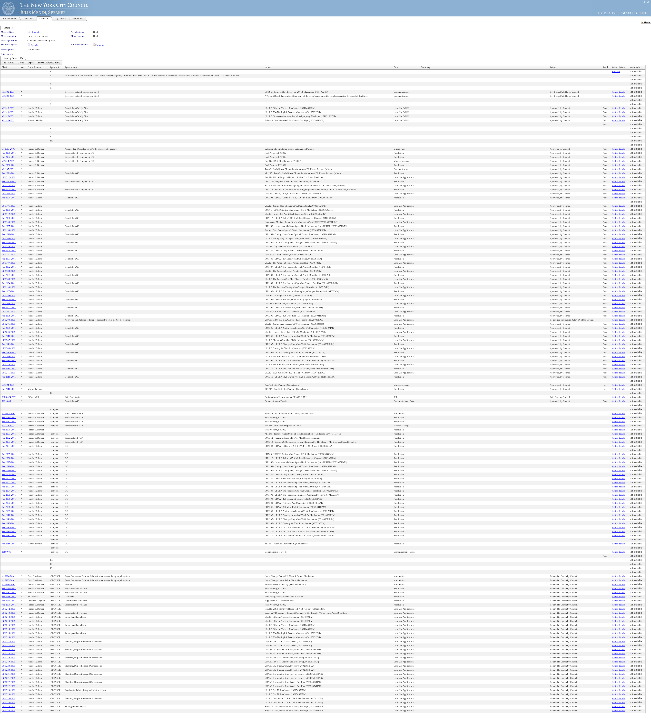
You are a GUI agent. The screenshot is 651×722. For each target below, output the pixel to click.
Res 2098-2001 (9, 234)
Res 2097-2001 (9, 226)
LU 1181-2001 (8, 254)
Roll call (616, 71)
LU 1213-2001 (8, 185)
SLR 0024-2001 (9, 397)
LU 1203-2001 (8, 193)
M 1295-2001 (8, 169)
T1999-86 (6, 401)
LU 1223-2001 (8, 690)
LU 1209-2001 (8, 356)
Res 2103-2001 (9, 275)
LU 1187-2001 (8, 263)
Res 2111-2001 (9, 344)
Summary (425, 67)
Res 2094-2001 (9, 197)
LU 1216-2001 (8, 633)
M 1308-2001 (8, 92)
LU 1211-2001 (8, 372)
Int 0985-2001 (8, 580)
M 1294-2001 (8, 385)
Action (553, 67)
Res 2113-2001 (9, 360)
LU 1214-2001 (8, 617)
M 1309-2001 (8, 96)
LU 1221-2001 (8, 674)
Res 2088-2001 (9, 596)
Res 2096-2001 (9, 218)
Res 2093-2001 (9, 189)
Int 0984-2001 (8, 576)
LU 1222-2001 (8, 682)
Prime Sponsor (35, 67)
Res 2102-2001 (9, 267)
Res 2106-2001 (9, 299)
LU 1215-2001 (8, 625)
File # (4, 67)
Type (396, 67)
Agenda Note (71, 67)
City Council (33, 32)
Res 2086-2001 (9, 153)
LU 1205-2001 (8, 324)
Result (605, 67)
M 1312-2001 (8, 116)
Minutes (100, 45)
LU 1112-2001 (8, 214)
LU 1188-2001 (8, 271)
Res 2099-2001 (9, 242)
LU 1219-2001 (8, 657)
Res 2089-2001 (9, 600)
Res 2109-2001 (9, 328)
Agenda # (54, 67)
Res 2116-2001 (9, 389)
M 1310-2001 (8, 108)
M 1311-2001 (8, 112)
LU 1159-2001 (8, 230)
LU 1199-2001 (8, 295)
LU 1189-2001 (8, 279)
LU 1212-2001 (8, 177)
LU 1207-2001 (8, 340)
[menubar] (31, 63)
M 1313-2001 (8, 120)
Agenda (34, 45)
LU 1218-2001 (8, 649)
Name (268, 67)
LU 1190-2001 (8, 287)
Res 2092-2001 (9, 181)
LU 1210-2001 (8, 364)
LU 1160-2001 (8, 238)
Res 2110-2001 (9, 336)
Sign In (647, 2)
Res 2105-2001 (9, 291)
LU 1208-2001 (8, 348)
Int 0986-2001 (8, 584)
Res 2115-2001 (9, 377)
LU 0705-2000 (8, 206)
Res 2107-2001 (9, 307)
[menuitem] (8, 63)
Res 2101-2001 (9, 258)
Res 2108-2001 (9, 315)
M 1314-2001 (8, 161)
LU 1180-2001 (8, 246)
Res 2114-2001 (9, 368)
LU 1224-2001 (8, 698)
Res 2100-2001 (9, 250)
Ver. (22, 67)
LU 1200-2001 (8, 303)
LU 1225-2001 (8, 706)
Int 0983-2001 (8, 149)
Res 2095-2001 (9, 210)
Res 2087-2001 (9, 157)
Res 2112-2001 (9, 352)
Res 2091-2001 (9, 173)
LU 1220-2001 (8, 666)
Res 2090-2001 (9, 165)
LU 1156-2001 (8, 222)
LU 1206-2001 (8, 332)
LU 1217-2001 (8, 641)
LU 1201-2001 (8, 311)
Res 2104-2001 (9, 283)
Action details (618, 92)
